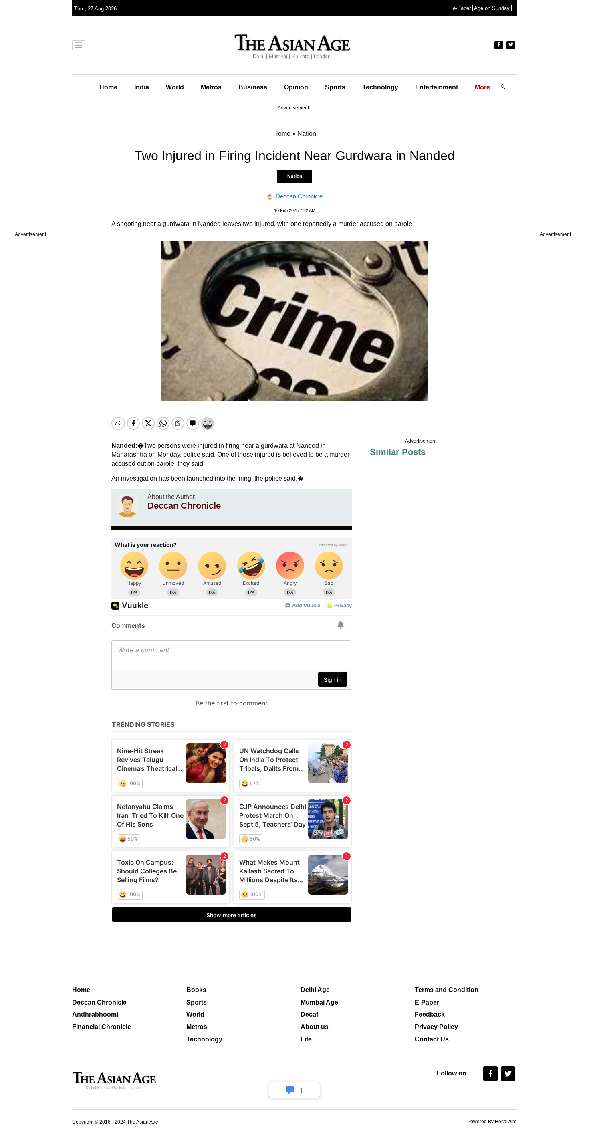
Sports (335, 87)
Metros (211, 87)
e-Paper (462, 8)
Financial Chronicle (101, 1026)
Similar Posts (398, 452)
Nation (294, 176)
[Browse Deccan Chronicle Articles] (127, 505)
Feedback (430, 1014)
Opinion (296, 87)
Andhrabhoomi (95, 1014)
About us (315, 1026)
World (175, 87)
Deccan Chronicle (99, 1002)
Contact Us (432, 1039)
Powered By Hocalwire (492, 1121)
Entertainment (436, 87)
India (141, 87)
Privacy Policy (436, 1026)
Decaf (309, 1014)
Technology (380, 87)
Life (306, 1039)
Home (108, 87)
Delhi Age (315, 989)
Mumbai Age (319, 1002)
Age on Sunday (492, 8)
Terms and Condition (446, 989)
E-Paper (427, 1002)
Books (196, 989)
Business (252, 87)
